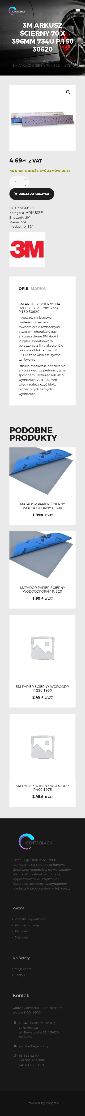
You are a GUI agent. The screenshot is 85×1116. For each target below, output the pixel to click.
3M (27, 217)
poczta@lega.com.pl (34, 1046)
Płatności (22, 931)
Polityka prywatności (30, 919)
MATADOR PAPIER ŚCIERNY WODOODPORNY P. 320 (42, 589)
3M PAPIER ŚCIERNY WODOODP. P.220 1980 (42, 688)
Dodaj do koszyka (34, 194)
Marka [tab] (38, 289)
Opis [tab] (23, 289)
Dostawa (21, 937)
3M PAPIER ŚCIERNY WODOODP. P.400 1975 (42, 787)
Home (30, 61)
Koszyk (20, 975)
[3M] (27, 249)
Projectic (52, 1103)
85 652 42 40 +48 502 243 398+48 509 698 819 (31, 1060)
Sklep (45, 61)
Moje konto (23, 969)
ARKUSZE (34, 213)
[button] (68, 92)
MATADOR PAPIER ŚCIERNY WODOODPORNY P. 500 (42, 506)
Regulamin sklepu (28, 925)
